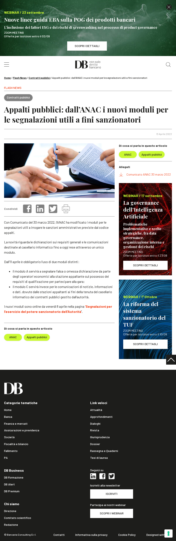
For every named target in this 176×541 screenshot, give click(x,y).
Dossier (95, 444)
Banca (8, 416)
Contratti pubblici (39, 77)
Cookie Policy (127, 534)
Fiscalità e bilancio (16, 444)
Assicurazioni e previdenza (21, 430)
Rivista (94, 430)
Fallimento (11, 451)
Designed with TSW (159, 534)
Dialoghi (95, 423)
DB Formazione (13, 477)
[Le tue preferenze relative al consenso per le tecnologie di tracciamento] (168, 533)
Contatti (59, 534)
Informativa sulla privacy (91, 534)
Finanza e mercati (15, 423)
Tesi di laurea (99, 457)
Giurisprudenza (100, 437)
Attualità (96, 410)
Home (7, 77)
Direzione (10, 511)
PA (6, 457)
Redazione (11, 524)
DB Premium (12, 491)
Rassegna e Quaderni (104, 451)
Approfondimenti (101, 416)
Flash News (20, 77)
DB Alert (9, 484)
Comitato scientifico (17, 518)
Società (9, 437)
